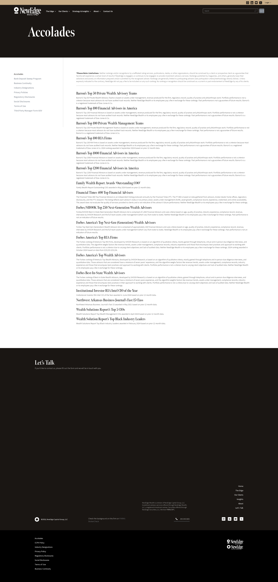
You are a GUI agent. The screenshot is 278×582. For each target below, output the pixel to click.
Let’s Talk (239, 508)
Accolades (18, 74)
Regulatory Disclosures (24, 96)
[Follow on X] (241, 519)
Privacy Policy (40, 552)
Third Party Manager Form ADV (28, 110)
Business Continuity (22, 83)
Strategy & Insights (80, 11)
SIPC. (173, 509)
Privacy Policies (21, 92)
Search (261, 11)
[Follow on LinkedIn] (229, 519)
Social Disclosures (22, 101)
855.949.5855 (185, 519)
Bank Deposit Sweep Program (27, 78)
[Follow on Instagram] (223, 519)
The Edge (50, 11)
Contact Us (108, 11)
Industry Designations (24, 87)
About (96, 11)
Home (240, 486)
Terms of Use (20, 106)
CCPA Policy (39, 543)
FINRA (169, 509)
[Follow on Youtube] (235, 519)
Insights (240, 499)
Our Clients (63, 11)
